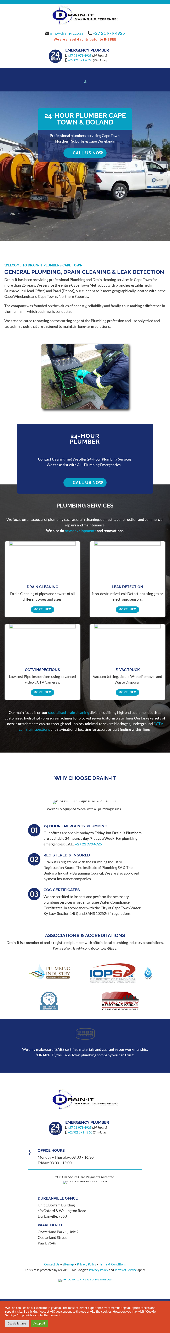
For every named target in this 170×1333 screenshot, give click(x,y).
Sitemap (68, 1264)
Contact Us (52, 1264)
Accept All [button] (39, 1323)
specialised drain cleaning (68, 712)
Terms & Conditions (112, 1264)
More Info (42, 609)
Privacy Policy (86, 1264)
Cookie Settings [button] (17, 1323)
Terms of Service (125, 1270)
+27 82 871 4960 (80, 60)
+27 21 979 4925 (109, 33)
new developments (80, 530)
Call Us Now (88, 152)
